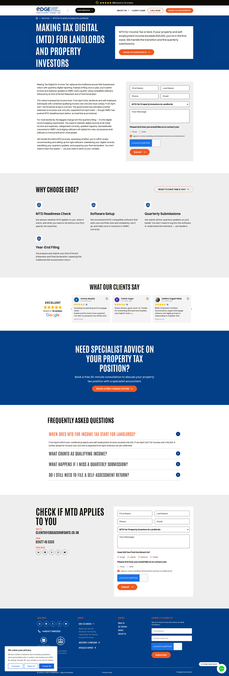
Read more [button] (78, 319)
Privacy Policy (107, 672)
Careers (120, 630)
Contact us (122, 633)
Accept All (47, 666)
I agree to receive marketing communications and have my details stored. (159, 136)
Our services (122, 626)
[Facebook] (45, 552)
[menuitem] (85, 10)
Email (144, 132)
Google (122, 557)
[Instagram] (58, 552)
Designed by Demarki (184, 672)
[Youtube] (64, 552)
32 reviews (57, 311)
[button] (191, 309)
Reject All (31, 666)
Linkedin (133, 557)
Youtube (155, 557)
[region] (31, 658)
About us (122, 10)
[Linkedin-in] (38, 552)
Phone (134, 132)
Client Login (138, 10)
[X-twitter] (51, 552)
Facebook (144, 557)
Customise (15, 666)
